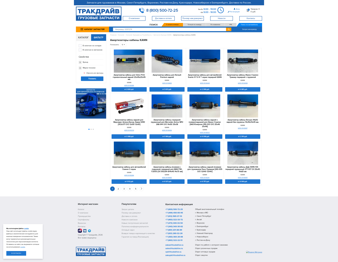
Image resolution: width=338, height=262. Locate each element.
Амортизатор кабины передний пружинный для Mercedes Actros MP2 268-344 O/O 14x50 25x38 (167, 122)
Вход (238, 9)
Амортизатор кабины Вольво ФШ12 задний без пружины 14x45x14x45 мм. (243, 121)
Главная (113, 35)
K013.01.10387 (242, 128)
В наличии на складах (92, 46)
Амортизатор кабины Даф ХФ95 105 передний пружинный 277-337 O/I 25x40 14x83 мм (242, 169)
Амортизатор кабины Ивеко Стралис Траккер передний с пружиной (242, 76)
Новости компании (130, 220)
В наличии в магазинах (92, 50)
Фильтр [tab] (98, 37)
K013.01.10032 (205, 133)
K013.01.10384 (129, 85)
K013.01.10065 (167, 178)
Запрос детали (128, 209)
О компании (83, 213)
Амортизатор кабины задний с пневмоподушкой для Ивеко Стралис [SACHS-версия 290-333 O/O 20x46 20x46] (205, 123)
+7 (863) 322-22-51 (173, 240)
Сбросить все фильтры (94, 73)
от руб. (129, 89)
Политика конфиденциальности (135, 226)
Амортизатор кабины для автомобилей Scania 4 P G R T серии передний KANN (205, 76)
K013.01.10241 (204, 178)
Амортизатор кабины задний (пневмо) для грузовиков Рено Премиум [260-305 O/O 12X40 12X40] (204, 169)
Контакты (81, 226)
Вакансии (82, 223)
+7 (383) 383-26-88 (174, 237)
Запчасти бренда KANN (162, 35)
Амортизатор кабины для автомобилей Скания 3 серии (129, 168)
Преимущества (84, 216)
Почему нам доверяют (131, 213)
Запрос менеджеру (249, 29)
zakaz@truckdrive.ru (174, 245)
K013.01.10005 (243, 178)
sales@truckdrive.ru (174, 248)
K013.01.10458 (243, 83)
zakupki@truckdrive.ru (175, 255)
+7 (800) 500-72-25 (174, 209)
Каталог (121, 35)
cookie (26, 229)
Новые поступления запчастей (135, 223)
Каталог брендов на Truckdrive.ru (139, 35)
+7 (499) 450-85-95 (174, 213)
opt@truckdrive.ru (173, 252)
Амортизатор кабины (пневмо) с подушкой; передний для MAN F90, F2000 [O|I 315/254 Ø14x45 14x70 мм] (167, 169)
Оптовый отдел (128, 230)
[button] (89, 129)
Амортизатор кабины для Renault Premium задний (167, 76)
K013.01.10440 (205, 83)
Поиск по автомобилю (249, 25)
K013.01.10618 (167, 83)
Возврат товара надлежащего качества (138, 233)
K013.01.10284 (129, 175)
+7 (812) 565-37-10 (173, 216)
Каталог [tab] (83, 37)
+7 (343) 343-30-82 (174, 226)
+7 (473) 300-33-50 (174, 223)
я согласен (16, 253)
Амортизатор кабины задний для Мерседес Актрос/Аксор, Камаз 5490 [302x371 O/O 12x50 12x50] (129, 122)
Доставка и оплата (129, 216)
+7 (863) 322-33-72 (174, 220)
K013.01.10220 (129, 130)
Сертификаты (83, 220)
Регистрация (235, 12)
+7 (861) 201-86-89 (173, 230)
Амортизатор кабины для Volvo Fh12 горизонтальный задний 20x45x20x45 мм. (129, 77)
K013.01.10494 (167, 130)
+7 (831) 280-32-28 (173, 233)
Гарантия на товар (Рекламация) (135, 237)
